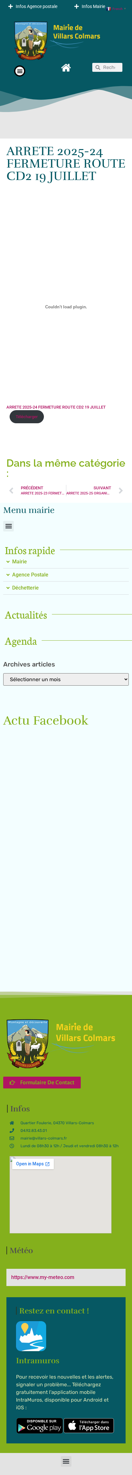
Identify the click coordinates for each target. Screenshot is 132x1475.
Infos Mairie (93, 6)
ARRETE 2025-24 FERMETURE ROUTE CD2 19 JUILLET (56, 407)
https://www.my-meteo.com (42, 1277)
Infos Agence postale (36, 6)
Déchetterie (25, 588)
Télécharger (27, 416)
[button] (33, 6)
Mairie (19, 562)
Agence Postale (30, 575)
